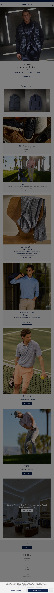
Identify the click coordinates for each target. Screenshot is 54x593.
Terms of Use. (39, 587)
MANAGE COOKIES (16, 590)
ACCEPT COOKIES (38, 590)
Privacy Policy (30, 587)
